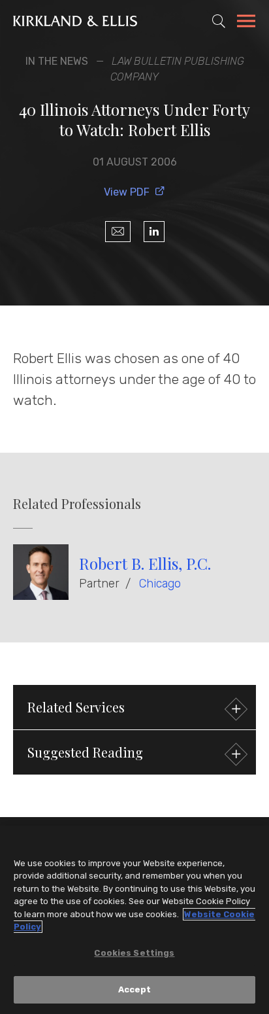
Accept (134, 989)
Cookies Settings (134, 953)
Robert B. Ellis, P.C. (145, 563)
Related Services (76, 707)
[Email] (118, 231)
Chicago (160, 583)
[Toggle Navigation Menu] (246, 23)
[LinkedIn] (154, 231)
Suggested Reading (85, 752)
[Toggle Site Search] (219, 21)
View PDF (127, 192)
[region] (134, 920)
